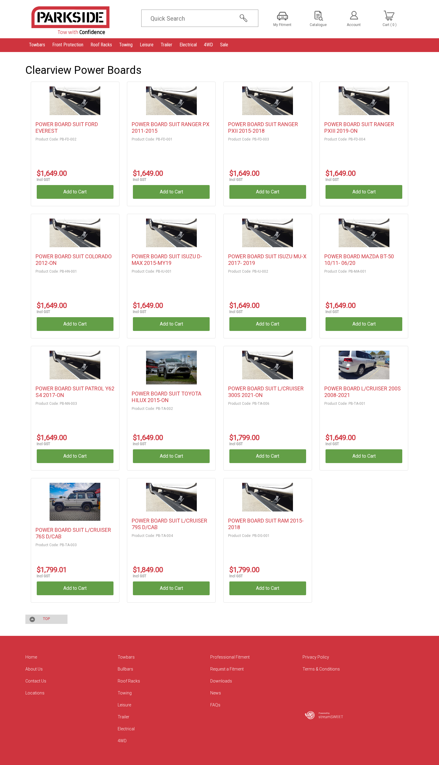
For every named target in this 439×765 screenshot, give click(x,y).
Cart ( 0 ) (390, 25)
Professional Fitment (230, 657)
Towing (125, 693)
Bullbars (125, 669)
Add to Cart (75, 192)
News (215, 693)
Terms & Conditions (321, 669)
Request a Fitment (227, 669)
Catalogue (318, 25)
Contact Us (35, 681)
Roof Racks (129, 681)
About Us (34, 669)
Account (354, 25)
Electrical (126, 728)
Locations (34, 693)
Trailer (123, 716)
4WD (122, 740)
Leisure (124, 705)
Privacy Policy (316, 657)
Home (31, 657)
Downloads (221, 681)
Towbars (126, 657)
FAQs (215, 705)
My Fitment (282, 25)
